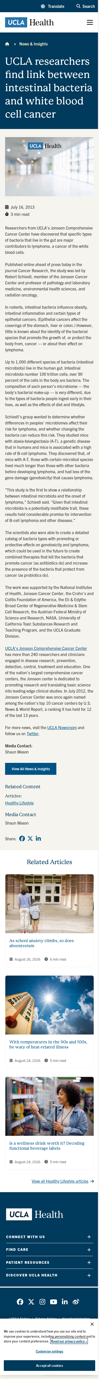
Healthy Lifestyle (19, 802)
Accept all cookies (49, 1365)
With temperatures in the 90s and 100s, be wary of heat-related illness (48, 1044)
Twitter (33, 733)
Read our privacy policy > (69, 1341)
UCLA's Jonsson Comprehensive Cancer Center (46, 648)
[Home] (7, 44)
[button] (52, 6)
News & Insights (33, 43)
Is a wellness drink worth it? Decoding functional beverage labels (47, 1146)
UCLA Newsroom (62, 727)
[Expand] (89, 1237)
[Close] (92, 1324)
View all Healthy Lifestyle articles (60, 1181)
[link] (22, 838)
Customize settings (49, 1351)
